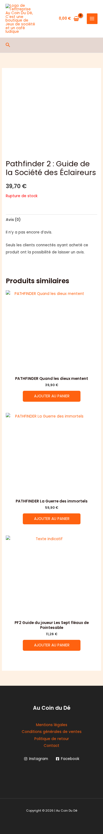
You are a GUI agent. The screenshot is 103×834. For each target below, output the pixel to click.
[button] (7, 45)
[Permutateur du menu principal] (92, 18)
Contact (51, 745)
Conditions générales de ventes (52, 731)
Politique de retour (51, 738)
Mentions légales (51, 724)
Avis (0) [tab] (13, 219)
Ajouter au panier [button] (51, 396)
